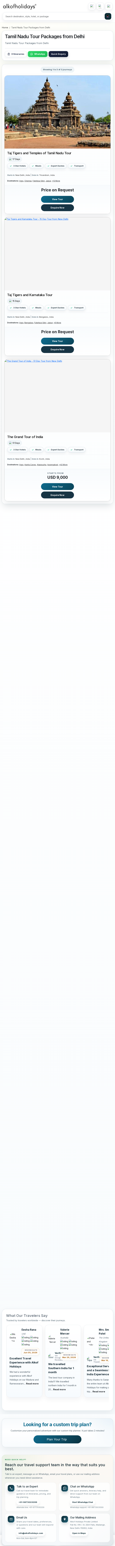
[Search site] (108, 16)
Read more (32, 1383)
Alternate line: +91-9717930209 (30, 1507)
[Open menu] (108, 6)
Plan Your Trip (57, 1439)
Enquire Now (57, 207)
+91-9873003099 (28, 1502)
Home (5, 27)
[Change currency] (92, 6)
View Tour (57, 199)
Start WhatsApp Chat (82, 1502)
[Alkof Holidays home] (19, 6)
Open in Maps (79, 1533)
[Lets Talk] (100, 6)
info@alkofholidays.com (31, 1533)
